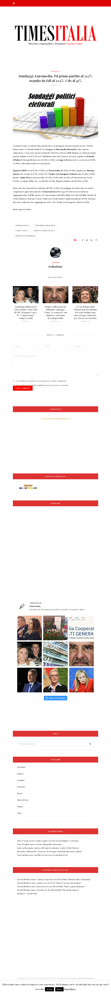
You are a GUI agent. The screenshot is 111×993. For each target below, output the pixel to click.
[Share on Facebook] (82, 240)
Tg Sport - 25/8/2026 (27, 893)
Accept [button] (49, 989)
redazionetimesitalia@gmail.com (55, 418)
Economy (21, 787)
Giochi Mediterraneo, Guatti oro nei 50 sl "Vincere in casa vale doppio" (49, 883)
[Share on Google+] (91, 240)
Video (19, 813)
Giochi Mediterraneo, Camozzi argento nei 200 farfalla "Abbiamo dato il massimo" (54, 879)
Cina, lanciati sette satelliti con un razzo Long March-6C (42, 855)
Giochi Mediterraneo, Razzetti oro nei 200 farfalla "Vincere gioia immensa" (51, 886)
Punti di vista (22, 800)
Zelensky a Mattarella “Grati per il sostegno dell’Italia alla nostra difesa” (49, 851)
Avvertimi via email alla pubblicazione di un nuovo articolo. (42, 385)
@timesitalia (35, 606)
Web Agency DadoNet (75, 978)
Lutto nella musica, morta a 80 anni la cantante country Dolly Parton (48, 848)
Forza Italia (21, 231)
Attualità (20, 780)
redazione (55, 266)
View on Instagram (57, 698)
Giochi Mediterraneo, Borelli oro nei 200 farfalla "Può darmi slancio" (48, 890)
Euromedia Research (45, 225)
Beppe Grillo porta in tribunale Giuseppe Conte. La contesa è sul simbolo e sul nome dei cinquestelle (55, 312)
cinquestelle (22, 225)
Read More (70, 989)
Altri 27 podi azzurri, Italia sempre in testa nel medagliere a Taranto (48, 841)
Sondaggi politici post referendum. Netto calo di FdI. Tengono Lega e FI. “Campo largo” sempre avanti (25, 312)
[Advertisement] (62, 942)
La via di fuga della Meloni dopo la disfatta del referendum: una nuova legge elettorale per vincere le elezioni (85, 312)
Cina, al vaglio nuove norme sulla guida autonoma (39, 844)
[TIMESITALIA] (55, 34)
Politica (55, 71)
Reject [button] (59, 989)
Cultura (20, 807)
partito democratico (44, 231)
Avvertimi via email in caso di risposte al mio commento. (41, 381)
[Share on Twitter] (87, 240)
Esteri (19, 793)
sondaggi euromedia (25, 236)
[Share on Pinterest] (96, 240)
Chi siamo (21, 767)
